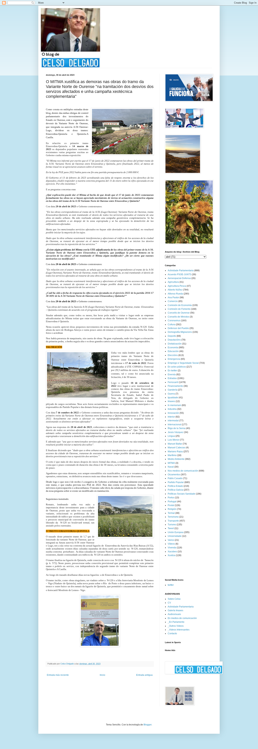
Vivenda (172, 547)
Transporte (173, 520)
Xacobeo (172, 551)
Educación (173, 351)
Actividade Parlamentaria (181, 270)
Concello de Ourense (179, 312)
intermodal (173, 420)
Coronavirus (174, 320)
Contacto (172, 633)
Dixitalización (175, 343)
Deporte (172, 336)
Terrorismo (173, 517)
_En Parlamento (176, 622)
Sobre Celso (174, 599)
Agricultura (173, 282)
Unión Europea (175, 532)
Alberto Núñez (175, 289)
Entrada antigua (144, 675)
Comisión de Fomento (179, 309)
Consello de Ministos (178, 316)
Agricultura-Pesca (177, 286)
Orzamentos (174, 474)
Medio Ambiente (176, 459)
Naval (171, 466)
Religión (172, 509)
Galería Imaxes (175, 610)
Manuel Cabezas (176, 447)
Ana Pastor (173, 297)
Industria (172, 409)
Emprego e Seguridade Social (183, 363)
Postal (171, 505)
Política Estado (175, 486)
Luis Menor (173, 439)
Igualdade (173, 397)
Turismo (172, 524)
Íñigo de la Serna (176, 428)
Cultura (171, 324)
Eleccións (173, 355)
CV (169, 602)
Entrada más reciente (58, 675)
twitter (171, 585)
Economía (173, 347)
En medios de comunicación (182, 618)
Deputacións (174, 339)
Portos (171, 497)
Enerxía (172, 374)
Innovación (173, 413)
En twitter (172, 370)
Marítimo (172, 455)
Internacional (174, 424)
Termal (171, 513)
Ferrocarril (173, 382)
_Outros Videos (176, 626)
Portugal (172, 501)
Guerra (171, 393)
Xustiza (171, 555)
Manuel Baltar (175, 443)
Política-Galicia (175, 490)
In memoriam (174, 405)
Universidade (175, 536)
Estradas (172, 378)
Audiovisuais (174, 614)
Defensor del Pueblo (178, 328)
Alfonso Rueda (175, 293)
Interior (171, 416)
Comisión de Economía (180, 305)
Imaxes (171, 401)
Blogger (147, 724)
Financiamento (175, 386)
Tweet (171, 528)
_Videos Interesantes (178, 629)
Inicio (102, 675)
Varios (171, 540)
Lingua (171, 436)
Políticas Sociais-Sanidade (181, 493)
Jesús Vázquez (175, 432)
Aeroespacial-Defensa (179, 278)
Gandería (172, 389)
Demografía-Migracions (180, 332)
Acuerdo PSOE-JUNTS (179, 274)
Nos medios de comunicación (183, 470)
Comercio (173, 301)
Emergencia (174, 359)
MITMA (171, 463)
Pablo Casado (175, 478)
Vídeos (171, 543)
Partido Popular (176, 482)
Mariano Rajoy (175, 451)
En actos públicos (177, 366)
